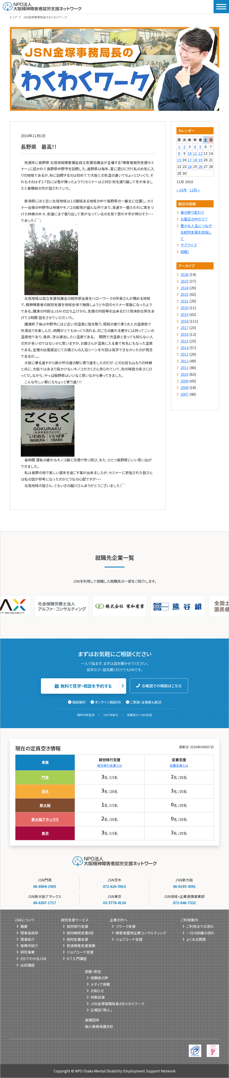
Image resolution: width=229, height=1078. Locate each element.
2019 (184, 314)
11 (195, 153)
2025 (184, 281)
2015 (184, 341)
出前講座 (27, 965)
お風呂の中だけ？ (194, 219)
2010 (184, 374)
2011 (184, 367)
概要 (24, 926)
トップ (13, 17)
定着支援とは (179, 765)
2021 (184, 301)
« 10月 (181, 190)
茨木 (45, 791)
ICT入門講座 (77, 958)
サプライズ (188, 245)
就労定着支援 (77, 939)
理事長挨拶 (29, 932)
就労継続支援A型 (80, 932)
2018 (184, 321)
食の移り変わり (192, 212)
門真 (45, 777)
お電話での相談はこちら (162, 685)
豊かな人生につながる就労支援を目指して (196, 232)
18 (195, 159)
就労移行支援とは (109, 765)
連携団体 (92, 1020)
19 (200, 159)
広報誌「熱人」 (101, 1010)
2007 (184, 394)
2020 (184, 307)
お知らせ (97, 990)
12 (200, 153)
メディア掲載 (100, 984)
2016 (184, 334)
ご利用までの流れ (200, 926)
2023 (184, 294)
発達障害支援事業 (81, 945)
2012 (184, 361)
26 (200, 166)
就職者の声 (99, 977)
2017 (184, 327)
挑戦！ (184, 251)
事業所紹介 (29, 945)
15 (179, 159)
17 (190, 159)
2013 (184, 354)
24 (190, 166)
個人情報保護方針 (99, 1026)
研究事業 (27, 952)
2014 (184, 347)
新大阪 (45, 805)
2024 (184, 287)
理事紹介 (27, 939)
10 (190, 153)
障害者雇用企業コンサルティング (141, 932)
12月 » (194, 190)
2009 (184, 381)
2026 (184, 274)
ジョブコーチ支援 (80, 952)
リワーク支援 (126, 926)
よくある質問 (196, 939)
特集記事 (98, 997)
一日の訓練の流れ (200, 932)
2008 (184, 387)
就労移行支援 (77, 926)
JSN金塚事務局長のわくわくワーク (117, 1003)
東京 (45, 833)
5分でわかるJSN (33, 958)
